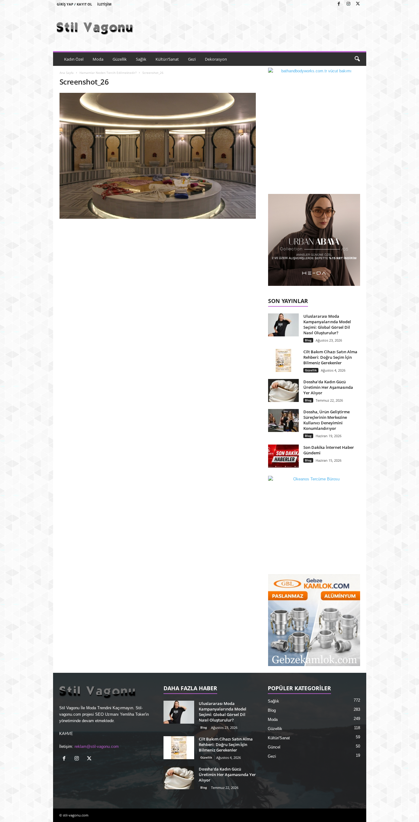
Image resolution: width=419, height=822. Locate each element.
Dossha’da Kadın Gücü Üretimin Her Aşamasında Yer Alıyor (328, 387)
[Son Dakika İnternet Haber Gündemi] (283, 456)
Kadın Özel (73, 59)
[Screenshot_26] (158, 156)
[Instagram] (348, 4)
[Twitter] (358, 4)
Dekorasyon (216, 59)
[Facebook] (339, 4)
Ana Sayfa (67, 72)
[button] (357, 59)
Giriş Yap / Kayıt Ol (74, 4)
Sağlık (141, 59)
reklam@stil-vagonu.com (97, 746)
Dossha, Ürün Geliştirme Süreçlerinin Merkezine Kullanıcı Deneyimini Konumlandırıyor (326, 420)
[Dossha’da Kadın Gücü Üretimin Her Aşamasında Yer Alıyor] (283, 390)
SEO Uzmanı (107, 714)
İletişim (104, 4)
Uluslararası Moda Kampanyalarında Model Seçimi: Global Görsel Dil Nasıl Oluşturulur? (327, 324)
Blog (308, 340)
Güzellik (120, 59)
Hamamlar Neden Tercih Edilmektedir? (107, 72)
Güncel (274, 747)
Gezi (192, 59)
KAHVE (66, 733)
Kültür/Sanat (167, 59)
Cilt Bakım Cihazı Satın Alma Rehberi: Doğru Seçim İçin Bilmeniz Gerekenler (330, 357)
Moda (98, 59)
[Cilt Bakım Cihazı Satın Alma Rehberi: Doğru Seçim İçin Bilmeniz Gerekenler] (283, 360)
